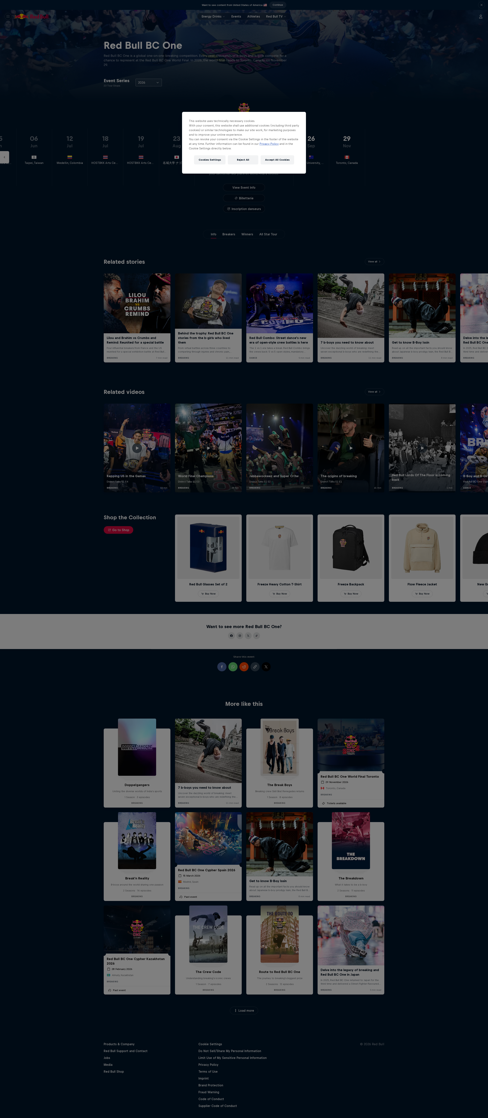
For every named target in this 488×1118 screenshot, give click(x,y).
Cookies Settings (210, 159)
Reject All (243, 159)
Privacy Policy (269, 143)
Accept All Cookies (277, 159)
